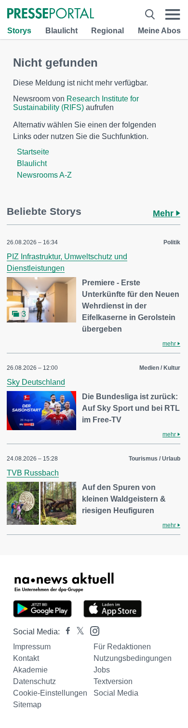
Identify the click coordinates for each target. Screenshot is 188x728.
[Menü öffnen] (173, 14)
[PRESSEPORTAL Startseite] (50, 14)
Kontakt (26, 658)
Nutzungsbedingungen (133, 658)
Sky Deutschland (36, 382)
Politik (171, 242)
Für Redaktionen (122, 647)
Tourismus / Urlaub (154, 458)
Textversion (113, 681)
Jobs (102, 670)
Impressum (32, 647)
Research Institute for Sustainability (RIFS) (76, 103)
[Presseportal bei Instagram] (91, 630)
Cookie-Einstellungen (50, 693)
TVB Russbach (33, 473)
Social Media (116, 693)
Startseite (33, 152)
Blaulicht (61, 31)
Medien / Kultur (159, 367)
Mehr (164, 213)
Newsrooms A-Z (44, 175)
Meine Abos (159, 31)
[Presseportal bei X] (77, 632)
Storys (19, 31)
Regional (107, 31)
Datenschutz (34, 681)
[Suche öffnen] (150, 14)
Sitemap (27, 704)
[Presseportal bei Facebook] (65, 632)
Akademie (30, 670)
